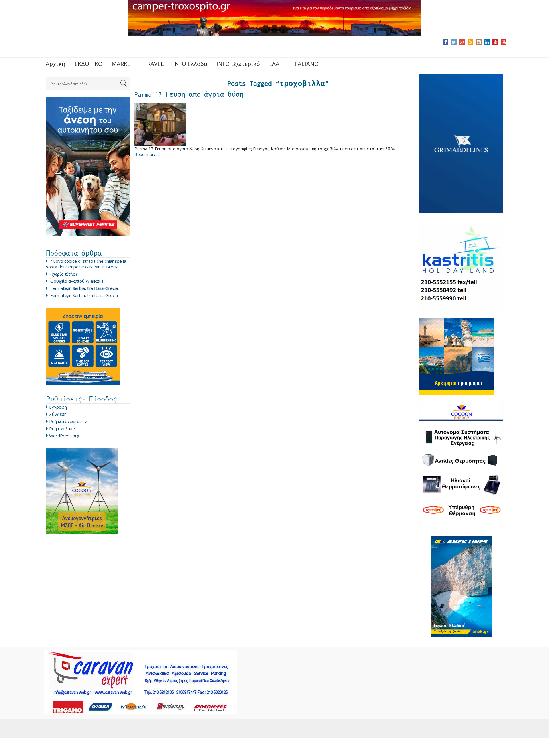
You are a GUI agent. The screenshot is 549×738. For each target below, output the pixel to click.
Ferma (84, 288)
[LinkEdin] (487, 42)
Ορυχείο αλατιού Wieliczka (77, 281)
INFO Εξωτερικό (238, 64)
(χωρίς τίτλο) (63, 274)
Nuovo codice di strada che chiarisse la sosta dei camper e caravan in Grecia (86, 264)
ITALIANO (305, 64)
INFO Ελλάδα (190, 64)
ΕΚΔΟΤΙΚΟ (88, 64)
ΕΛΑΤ (276, 64)
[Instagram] (479, 42)
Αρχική (55, 64)
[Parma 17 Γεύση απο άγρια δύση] (274, 124)
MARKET (123, 64)
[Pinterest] (495, 42)
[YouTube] (504, 42)
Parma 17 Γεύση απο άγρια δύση (189, 94)
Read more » (147, 154)
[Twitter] (454, 42)
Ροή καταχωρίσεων (68, 421)
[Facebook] (445, 42)
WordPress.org (64, 435)
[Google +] (462, 42)
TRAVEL (153, 64)
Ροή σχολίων (62, 428)
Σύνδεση (58, 414)
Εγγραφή (58, 407)
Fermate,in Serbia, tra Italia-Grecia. (84, 295)
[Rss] (470, 42)
